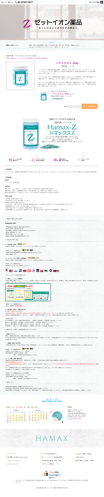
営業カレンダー (75, 45)
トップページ (11, 454)
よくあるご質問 (84, 454)
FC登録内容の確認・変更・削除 (51, 460)
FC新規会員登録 (52, 457)
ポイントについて (12, 464)
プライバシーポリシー (14, 460)
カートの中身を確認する (49, 454)
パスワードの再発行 (48, 464)
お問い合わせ (80, 457)
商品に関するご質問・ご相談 (85, 460)
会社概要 (17, 457)
